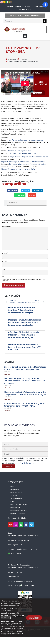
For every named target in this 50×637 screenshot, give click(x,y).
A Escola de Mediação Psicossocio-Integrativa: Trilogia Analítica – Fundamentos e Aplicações (23, 335)
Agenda (10, 6)
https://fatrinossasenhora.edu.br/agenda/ (24, 153)
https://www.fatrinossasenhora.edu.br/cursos (25, 140)
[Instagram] (15, 524)
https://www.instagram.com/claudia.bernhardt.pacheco (23, 162)
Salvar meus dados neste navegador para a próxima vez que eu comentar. (24, 280)
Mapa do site (15, 507)
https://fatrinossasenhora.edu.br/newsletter (18, 169)
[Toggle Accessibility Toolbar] (45, 5)
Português (23, 59)
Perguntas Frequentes (18, 504)
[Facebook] (26, 524)
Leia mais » (8, 374)
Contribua (39, 6)
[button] (25, 36)
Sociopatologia (33, 61)
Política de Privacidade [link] (26, 463)
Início (12, 486)
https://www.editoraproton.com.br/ (20, 151)
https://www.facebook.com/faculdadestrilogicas (27, 164)
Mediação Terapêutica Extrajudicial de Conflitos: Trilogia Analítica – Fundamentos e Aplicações (24, 322)
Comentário (7, 226)
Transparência (16, 498)
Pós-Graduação (16, 492)
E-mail (5, 261)
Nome (5, 253)
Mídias (27, 6)
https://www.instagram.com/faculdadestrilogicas (29, 157)
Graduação (14, 489)
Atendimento (24, 9)
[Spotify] (21, 524)
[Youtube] (10, 524)
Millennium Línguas (17, 513)
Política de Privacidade (17, 518)
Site (3, 269)
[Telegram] (31, 524)
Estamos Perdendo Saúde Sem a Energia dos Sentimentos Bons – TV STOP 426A (24, 347)
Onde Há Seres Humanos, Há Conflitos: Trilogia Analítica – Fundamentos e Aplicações (21, 310)
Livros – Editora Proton (18, 510)
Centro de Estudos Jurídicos (17, 61)
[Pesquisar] (45, 21)
